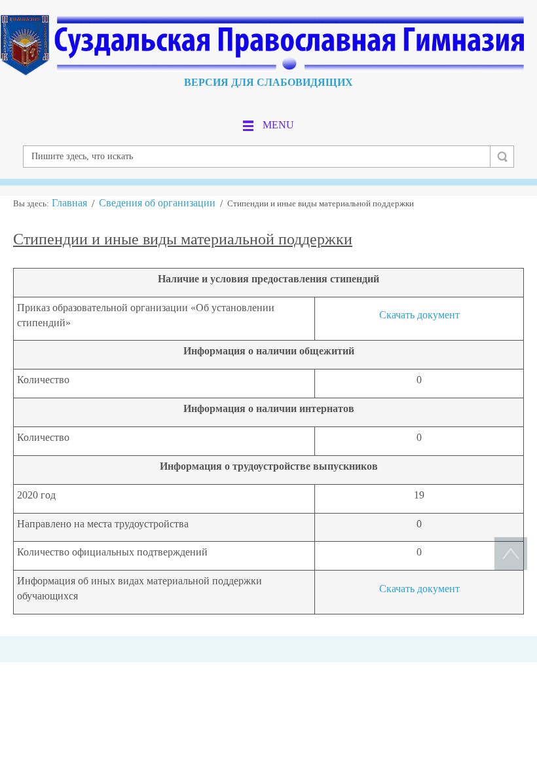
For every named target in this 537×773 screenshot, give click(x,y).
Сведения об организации (157, 202)
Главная (69, 202)
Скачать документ (419, 314)
